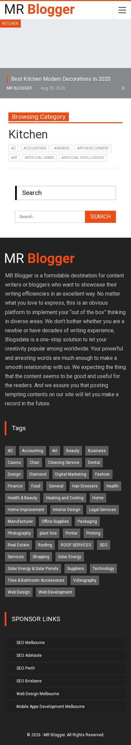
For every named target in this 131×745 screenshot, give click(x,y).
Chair (34, 462)
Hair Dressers (85, 486)
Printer (72, 533)
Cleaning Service (63, 462)
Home (97, 498)
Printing (93, 533)
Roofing (45, 545)
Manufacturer (20, 521)
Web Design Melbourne (37, 693)
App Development (93, 148)
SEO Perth (25, 668)
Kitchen (10, 23)
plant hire (48, 533)
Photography (19, 533)
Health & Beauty (22, 498)
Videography (84, 580)
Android (62, 148)
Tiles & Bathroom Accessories (36, 580)
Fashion (102, 474)
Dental (94, 462)
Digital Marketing (70, 474)
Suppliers (75, 568)
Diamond (38, 474)
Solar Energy (69, 556)
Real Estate (18, 545)
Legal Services (102, 509)
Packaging (87, 521)
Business (97, 450)
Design (14, 474)
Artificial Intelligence (82, 158)
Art (14, 158)
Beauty (72, 450)
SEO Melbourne (30, 642)
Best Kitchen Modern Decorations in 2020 (61, 79)
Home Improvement (26, 509)
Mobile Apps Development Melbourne (50, 706)
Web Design (19, 592)
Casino (14, 462)
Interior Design (66, 509)
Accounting (35, 148)
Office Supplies (55, 521)
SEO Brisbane (29, 681)
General (56, 486)
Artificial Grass (39, 158)
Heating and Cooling (65, 498)
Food (35, 486)
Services (16, 556)
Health (112, 486)
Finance (15, 486)
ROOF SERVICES (76, 545)
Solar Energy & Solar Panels (33, 568)
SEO (103, 545)
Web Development (55, 592)
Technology (103, 568)
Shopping (41, 556)
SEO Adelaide (29, 655)
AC (13, 148)
